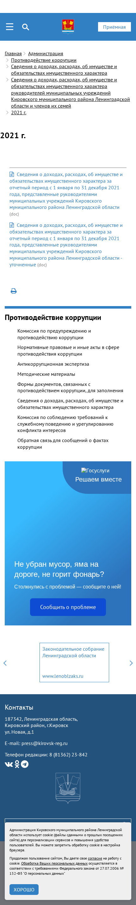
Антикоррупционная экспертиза (53, 364)
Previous (5, 662)
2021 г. (18, 112)
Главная (13, 53)
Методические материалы (46, 374)
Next (131, 662)
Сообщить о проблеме (68, 607)
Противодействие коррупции (44, 60)
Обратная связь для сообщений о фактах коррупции (62, 443)
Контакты (19, 707)
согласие (95, 858)
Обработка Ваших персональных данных (54, 863)
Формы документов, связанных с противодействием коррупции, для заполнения (70, 387)
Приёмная (114, 27)
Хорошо (24, 889)
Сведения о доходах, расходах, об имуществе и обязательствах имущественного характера (64, 69)
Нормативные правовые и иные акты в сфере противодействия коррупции (68, 350)
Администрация (45, 53)
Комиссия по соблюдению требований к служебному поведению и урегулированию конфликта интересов (65, 424)
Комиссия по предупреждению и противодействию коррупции (54, 334)
